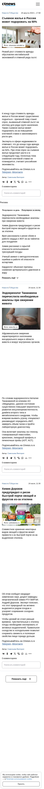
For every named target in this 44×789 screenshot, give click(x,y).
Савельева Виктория (16, 177)
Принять (21, 784)
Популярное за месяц (31, 210)
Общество (14, 13)
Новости (5, 13)
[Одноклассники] (7, 181)
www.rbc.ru (13, 327)
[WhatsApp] (22, 181)
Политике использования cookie (19, 779)
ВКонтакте (17, 172)
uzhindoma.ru (14, 523)
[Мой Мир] (26, 181)
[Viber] (18, 181)
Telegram (6, 172)
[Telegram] (11, 181)
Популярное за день (11, 210)
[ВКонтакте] (3, 181)
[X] (14, 181)
